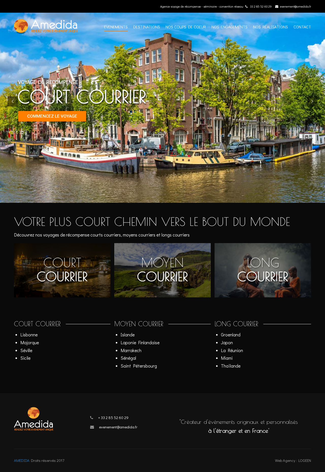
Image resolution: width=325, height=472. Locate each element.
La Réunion (232, 350)
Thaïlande (230, 366)
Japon (227, 342)
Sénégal (128, 358)
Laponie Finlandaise (140, 342)
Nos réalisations (270, 26)
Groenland (230, 335)
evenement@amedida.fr (295, 6)
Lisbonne (29, 335)
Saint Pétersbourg (139, 366)
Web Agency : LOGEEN (293, 460)
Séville (26, 350)
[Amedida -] (49, 29)
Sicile (25, 358)
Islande (128, 335)
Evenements (116, 26)
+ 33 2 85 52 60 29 (113, 417)
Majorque (29, 342)
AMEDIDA (21, 460)
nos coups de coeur (186, 26)
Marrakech (131, 350)
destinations (146, 26)
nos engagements (230, 26)
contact (302, 26)
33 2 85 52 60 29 (260, 6)
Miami (227, 358)
